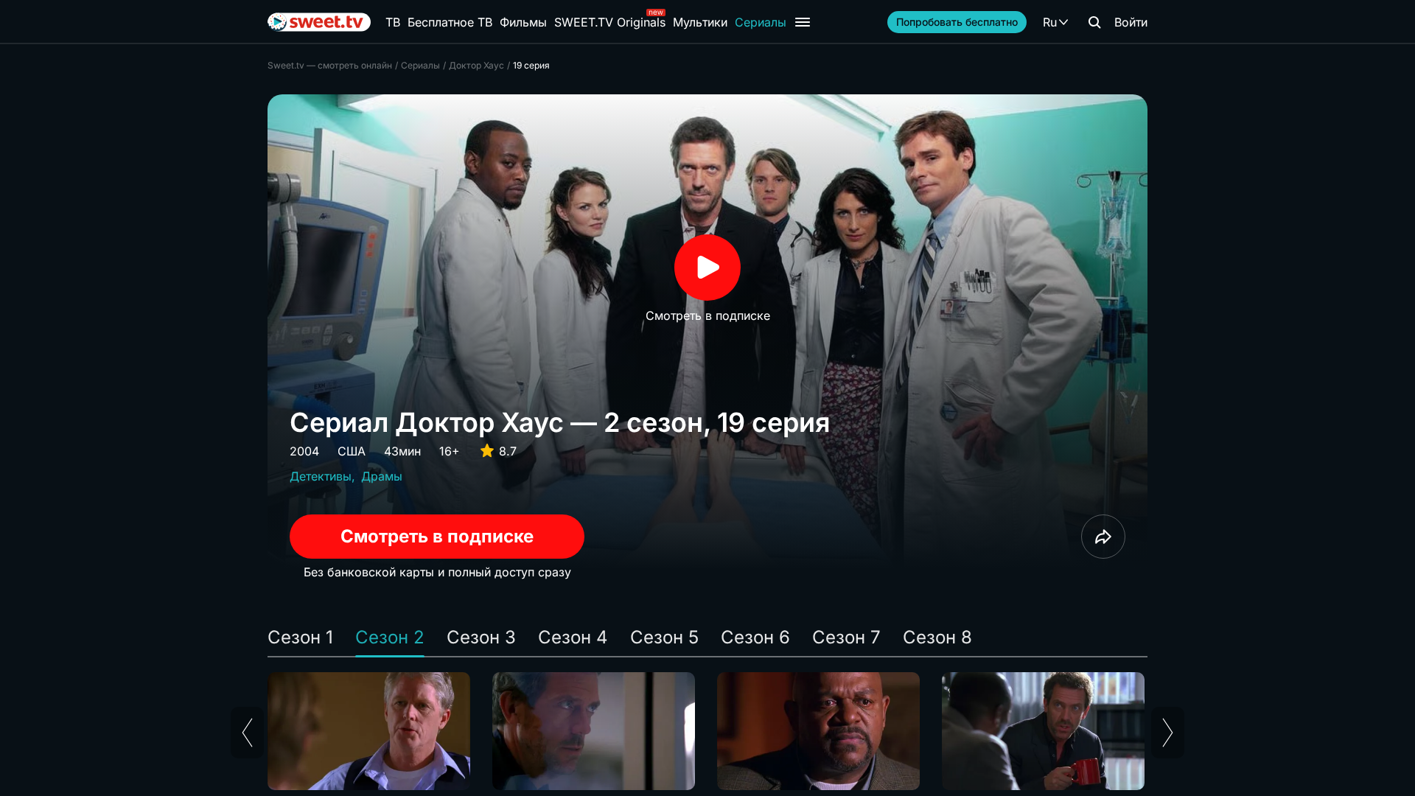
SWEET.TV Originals (609, 22)
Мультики (700, 22)
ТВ (392, 22)
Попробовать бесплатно (957, 21)
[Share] (1103, 536)
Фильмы (523, 22)
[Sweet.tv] (319, 22)
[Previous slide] (247, 732)
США (352, 451)
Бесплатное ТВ (450, 22)
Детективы (321, 476)
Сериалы (760, 22)
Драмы (381, 476)
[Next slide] (1167, 732)
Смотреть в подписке (437, 536)
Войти (1130, 22)
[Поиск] (1094, 22)
